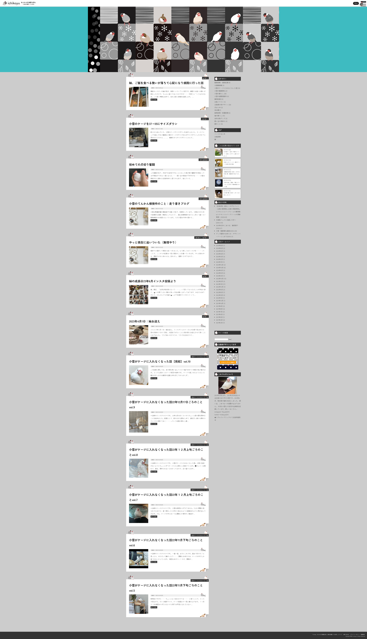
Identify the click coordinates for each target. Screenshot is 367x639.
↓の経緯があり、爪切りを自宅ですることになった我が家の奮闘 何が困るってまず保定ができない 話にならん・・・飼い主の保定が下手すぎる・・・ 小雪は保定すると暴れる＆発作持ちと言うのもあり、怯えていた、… (178, 176)
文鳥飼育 (217, 137)
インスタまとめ (219, 134)
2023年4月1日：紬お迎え (144, 321)
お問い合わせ (346, 634)
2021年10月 (219, 303)
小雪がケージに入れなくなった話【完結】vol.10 (159, 361)
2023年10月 (219, 278)
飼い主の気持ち (219, 121)
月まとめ (217, 107)
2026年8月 (219, 245)
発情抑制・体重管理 (221, 113)
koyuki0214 (226, 412)
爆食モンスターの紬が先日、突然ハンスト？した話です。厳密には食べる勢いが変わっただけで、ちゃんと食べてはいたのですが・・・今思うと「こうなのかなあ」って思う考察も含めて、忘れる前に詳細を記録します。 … (178, 94)
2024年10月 (219, 267)
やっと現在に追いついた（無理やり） (153, 242)
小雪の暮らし (204, 119)
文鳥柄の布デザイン (221, 104)
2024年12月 (219, 265)
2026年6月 (219, 248)
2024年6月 (219, 270)
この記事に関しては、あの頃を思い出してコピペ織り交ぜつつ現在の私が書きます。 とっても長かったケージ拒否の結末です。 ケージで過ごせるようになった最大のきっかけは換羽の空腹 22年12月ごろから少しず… (178, 372)
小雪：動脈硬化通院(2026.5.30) (226, 231)
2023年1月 (219, 284)
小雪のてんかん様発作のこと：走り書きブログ (159, 203)
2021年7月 (219, 312)
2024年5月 (219, 273)
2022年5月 (219, 292)
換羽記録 (217, 99)
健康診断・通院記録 (221, 82)
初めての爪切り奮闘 (142, 164)
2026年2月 (219, 259)
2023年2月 (219, 281)
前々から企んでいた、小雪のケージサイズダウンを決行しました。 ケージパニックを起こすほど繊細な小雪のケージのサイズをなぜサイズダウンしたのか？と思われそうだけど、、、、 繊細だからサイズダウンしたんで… (178, 135)
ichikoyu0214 (224, 414)
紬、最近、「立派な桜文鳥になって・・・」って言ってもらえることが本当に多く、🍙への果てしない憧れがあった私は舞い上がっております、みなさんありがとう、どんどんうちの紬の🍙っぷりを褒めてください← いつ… (178, 292)
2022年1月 (219, 298)
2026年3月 (219, 256)
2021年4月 (219, 320)
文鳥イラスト (219, 102)
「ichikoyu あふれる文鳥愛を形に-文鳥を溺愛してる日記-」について (327, 634)
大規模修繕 (218, 85)
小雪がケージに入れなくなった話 (199, 357)
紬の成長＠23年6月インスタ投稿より (152, 281)
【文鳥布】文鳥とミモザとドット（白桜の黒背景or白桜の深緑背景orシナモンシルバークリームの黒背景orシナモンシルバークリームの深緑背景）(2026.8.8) (228, 211)
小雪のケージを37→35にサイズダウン (153, 124)
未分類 (216, 110)
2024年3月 (219, 276)
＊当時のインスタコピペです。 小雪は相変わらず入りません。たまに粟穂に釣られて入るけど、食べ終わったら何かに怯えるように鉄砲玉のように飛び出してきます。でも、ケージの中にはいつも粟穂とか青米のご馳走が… (178, 511)
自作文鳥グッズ (219, 118)
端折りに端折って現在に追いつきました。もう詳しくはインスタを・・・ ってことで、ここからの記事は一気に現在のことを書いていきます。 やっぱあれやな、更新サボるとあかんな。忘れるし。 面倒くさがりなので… (177, 253)
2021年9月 (219, 306)
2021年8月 (219, 309)
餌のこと (217, 124)
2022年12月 (219, 287)
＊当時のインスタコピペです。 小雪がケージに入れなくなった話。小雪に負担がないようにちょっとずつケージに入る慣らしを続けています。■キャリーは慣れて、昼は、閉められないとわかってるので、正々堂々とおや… (178, 466)
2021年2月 (219, 323)
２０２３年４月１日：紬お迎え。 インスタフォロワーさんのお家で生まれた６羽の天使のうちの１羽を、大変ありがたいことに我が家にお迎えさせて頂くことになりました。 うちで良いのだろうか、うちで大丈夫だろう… (178, 332)
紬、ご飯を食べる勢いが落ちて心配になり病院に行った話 (166, 83)
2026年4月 (219, 254)
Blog (355, 3)
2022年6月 (219, 289)
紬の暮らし (205, 78)
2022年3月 (219, 295)
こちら (233, 409)
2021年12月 (219, 300)
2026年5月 (219, 251)
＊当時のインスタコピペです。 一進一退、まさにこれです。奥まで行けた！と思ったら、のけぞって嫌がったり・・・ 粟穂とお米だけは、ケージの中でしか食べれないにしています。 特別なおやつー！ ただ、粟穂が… (177, 556)
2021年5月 (219, 317)
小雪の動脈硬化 (219, 91)
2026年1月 (219, 262)
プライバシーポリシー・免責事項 (357, 634)
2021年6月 (219, 314)
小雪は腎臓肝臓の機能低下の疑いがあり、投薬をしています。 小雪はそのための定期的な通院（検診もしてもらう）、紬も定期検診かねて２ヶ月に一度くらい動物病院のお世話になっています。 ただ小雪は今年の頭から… (178, 215)
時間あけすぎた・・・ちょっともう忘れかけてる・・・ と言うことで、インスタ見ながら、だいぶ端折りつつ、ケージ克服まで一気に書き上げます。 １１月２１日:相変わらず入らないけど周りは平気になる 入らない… (177, 601)
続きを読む (154, 99)
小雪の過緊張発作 (203, 160)
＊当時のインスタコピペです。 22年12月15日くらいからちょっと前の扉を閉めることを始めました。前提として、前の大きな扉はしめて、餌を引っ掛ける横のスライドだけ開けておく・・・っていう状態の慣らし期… (178, 418)
